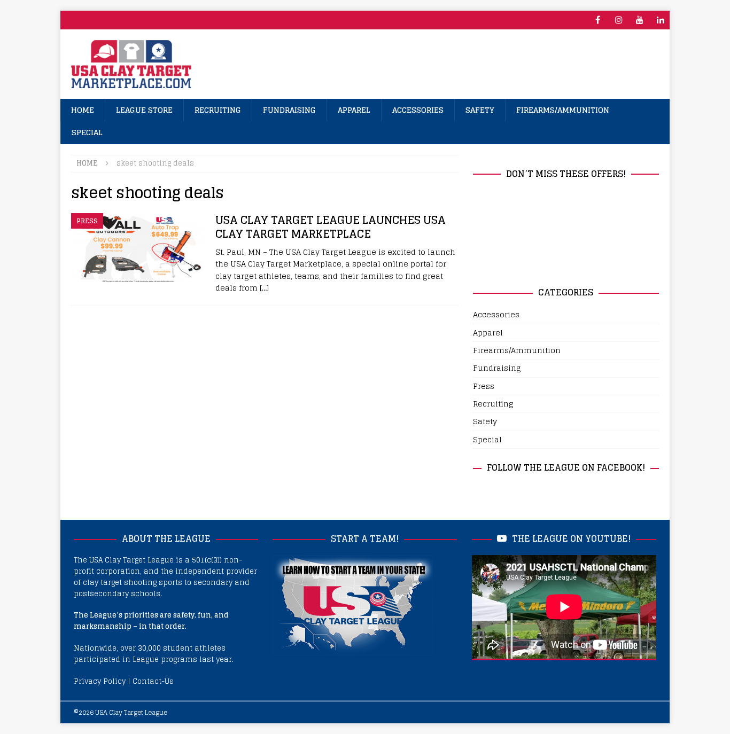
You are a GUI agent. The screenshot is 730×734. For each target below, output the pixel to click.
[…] (264, 287)
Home (82, 109)
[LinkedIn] (660, 20)
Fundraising (289, 109)
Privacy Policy (100, 681)
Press (483, 386)
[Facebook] (597, 20)
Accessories (418, 109)
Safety (479, 109)
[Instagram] (618, 20)
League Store (144, 109)
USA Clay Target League (131, 712)
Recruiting (218, 109)
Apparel (354, 109)
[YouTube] (639, 20)
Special (87, 132)
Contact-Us (153, 681)
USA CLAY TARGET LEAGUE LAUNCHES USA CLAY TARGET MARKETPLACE (330, 227)
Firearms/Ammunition (562, 109)
